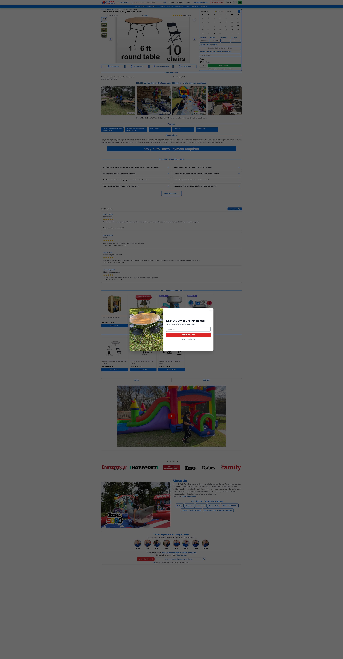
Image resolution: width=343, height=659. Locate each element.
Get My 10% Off (188, 335)
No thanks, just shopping (188, 339)
